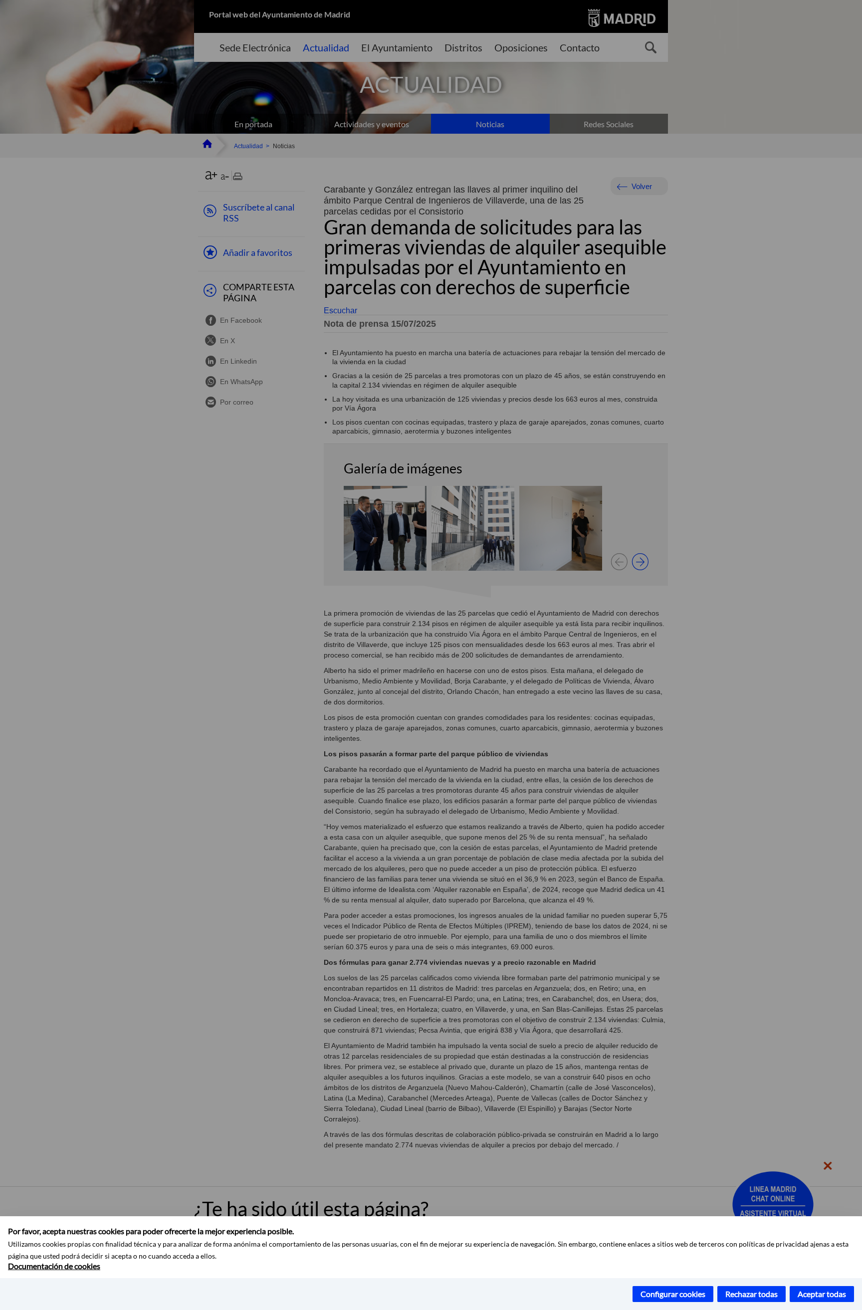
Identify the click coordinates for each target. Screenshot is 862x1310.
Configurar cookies (673, 1294)
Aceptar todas (822, 1294)
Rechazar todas (751, 1294)
